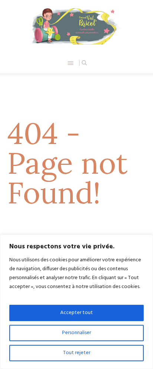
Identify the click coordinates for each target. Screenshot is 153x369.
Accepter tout (76, 312)
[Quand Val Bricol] (76, 26)
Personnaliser (76, 333)
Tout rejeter (76, 353)
